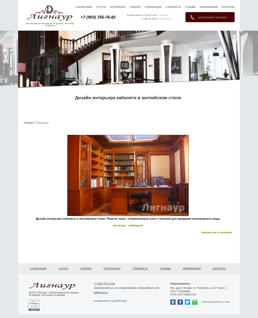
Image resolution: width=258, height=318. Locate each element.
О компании (84, 7)
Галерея (135, 7)
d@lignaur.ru (101, 292)
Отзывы (190, 7)
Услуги (101, 7)
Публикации (153, 7)
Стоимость (173, 7)
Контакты (228, 7)
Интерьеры (118, 7)
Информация (209, 7)
